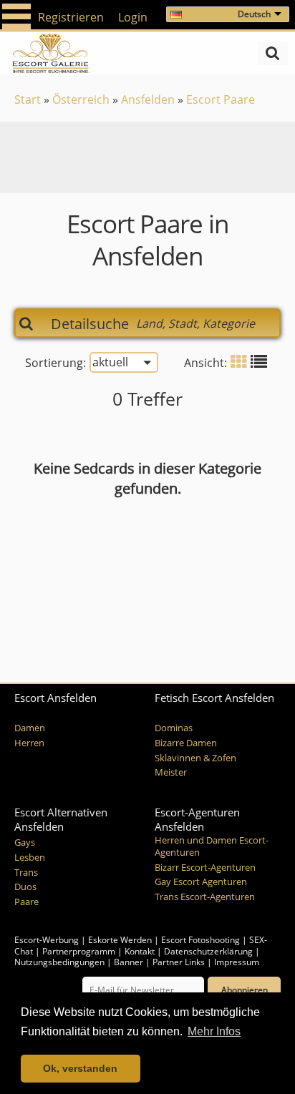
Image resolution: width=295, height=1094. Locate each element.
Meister (171, 772)
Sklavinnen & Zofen (195, 758)
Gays (24, 842)
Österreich (81, 99)
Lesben (29, 857)
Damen (29, 728)
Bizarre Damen (186, 743)
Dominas (174, 728)
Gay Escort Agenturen (201, 882)
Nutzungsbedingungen (59, 962)
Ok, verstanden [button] (80, 1068)
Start (27, 99)
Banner (128, 962)
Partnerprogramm (78, 951)
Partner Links (179, 962)
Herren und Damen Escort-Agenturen (212, 846)
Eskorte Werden (120, 940)
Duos (25, 887)
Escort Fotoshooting (200, 940)
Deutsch (254, 14)
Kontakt (141, 951)
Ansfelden (148, 99)
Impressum (236, 962)
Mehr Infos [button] (214, 1031)
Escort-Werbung (46, 940)
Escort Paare (220, 99)
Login (133, 17)
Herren (29, 743)
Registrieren (71, 17)
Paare (26, 902)
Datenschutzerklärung (208, 951)
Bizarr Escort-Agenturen (205, 867)
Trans (26, 872)
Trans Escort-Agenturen (205, 897)
